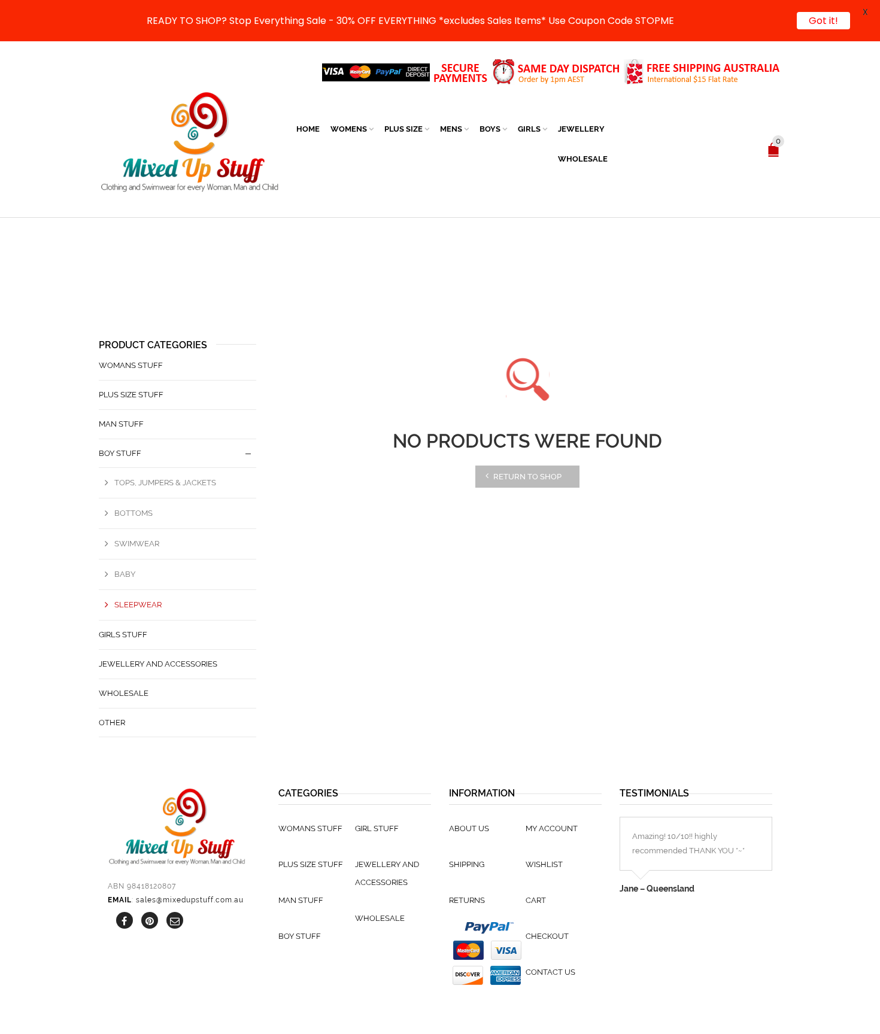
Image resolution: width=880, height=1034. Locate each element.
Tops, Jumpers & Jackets (165, 482)
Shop (409, 285)
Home (308, 128)
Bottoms (133, 513)
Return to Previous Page (731, 272)
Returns (467, 900)
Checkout (547, 936)
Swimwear (136, 543)
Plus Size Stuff (131, 394)
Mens (451, 128)
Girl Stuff (377, 828)
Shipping (466, 864)
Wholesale (583, 158)
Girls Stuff (123, 634)
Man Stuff (121, 423)
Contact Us (550, 972)
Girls (529, 128)
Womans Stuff (131, 365)
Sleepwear (138, 604)
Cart (536, 900)
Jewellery (581, 128)
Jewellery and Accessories (158, 663)
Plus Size (403, 128)
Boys (490, 128)
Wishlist (544, 864)
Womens (348, 128)
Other (112, 722)
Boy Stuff (445, 285)
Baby (124, 574)
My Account (552, 828)
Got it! (823, 21)
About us (469, 828)
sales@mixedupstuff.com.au (190, 900)
